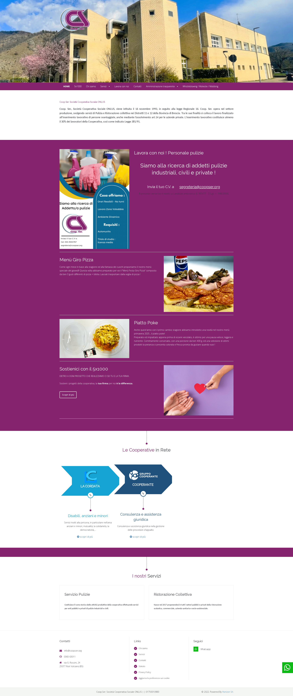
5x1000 (77, 86)
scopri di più (86, 536)
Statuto (142, 666)
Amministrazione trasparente (160, 86)
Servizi (103, 86)
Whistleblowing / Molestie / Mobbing (200, 86)
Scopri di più (68, 394)
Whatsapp (206, 649)
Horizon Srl (227, 691)
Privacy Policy (145, 672)
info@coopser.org (73, 650)
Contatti (137, 86)
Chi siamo (91, 86)
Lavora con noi (121, 86)
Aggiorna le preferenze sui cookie (154, 678)
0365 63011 (70, 656)
